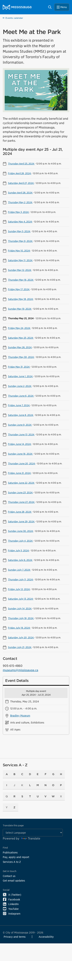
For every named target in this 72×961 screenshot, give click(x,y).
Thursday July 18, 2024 (21, 618)
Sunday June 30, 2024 (20, 531)
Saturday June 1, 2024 (20, 376)
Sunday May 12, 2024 (20, 270)
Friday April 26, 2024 (19, 173)
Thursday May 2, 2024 (20, 202)
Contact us (9, 875)
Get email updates (14, 880)
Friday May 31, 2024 (19, 366)
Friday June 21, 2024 (19, 473)
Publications (10, 852)
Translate (34, 838)
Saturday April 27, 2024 (21, 183)
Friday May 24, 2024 (19, 328)
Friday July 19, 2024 (19, 627)
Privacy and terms (14, 936)
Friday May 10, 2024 (19, 250)
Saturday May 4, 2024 (20, 221)
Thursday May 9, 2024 (20, 241)
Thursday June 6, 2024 (21, 395)
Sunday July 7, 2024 (19, 569)
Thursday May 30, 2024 (21, 357)
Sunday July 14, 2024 (20, 608)
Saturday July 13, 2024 (20, 598)
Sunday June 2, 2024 (20, 386)
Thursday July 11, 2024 (20, 579)
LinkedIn (13, 904)
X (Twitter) (14, 894)
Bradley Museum (20, 715)
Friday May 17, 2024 (19, 289)
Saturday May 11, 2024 (20, 260)
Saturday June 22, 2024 (21, 482)
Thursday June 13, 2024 (21, 434)
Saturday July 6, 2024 (20, 560)
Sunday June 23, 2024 (20, 492)
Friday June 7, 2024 (19, 405)
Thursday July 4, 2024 (20, 540)
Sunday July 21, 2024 (20, 647)
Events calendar (14, 18)
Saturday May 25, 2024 (21, 337)
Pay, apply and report (16, 857)
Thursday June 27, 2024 (21, 502)
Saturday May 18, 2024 (20, 299)
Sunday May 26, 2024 (20, 347)
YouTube (13, 908)
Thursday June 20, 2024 (21, 463)
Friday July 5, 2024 (18, 550)
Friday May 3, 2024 (18, 212)
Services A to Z (12, 861)
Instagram (14, 913)
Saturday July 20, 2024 (21, 637)
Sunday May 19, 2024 (20, 308)
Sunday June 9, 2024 (20, 424)
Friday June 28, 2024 (20, 511)
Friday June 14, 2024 (19, 444)
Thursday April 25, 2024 (21, 163)
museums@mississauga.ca (20, 670)
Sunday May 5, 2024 (19, 231)
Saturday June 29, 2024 (21, 521)
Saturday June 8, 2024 (21, 415)
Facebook (14, 899)
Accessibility (46, 936)
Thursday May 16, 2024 (21, 279)
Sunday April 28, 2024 (20, 192)
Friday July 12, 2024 (19, 589)
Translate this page (13, 825)
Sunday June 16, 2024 (20, 453)
